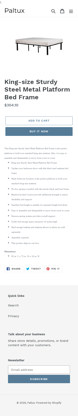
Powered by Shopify (48, 402)
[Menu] (71, 10)
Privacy (13, 316)
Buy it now (39, 131)
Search (13, 305)
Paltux (31, 402)
